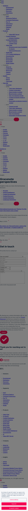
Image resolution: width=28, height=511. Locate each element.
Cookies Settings (14, 499)
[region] (14, 499)
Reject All (14, 503)
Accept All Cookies (14, 508)
